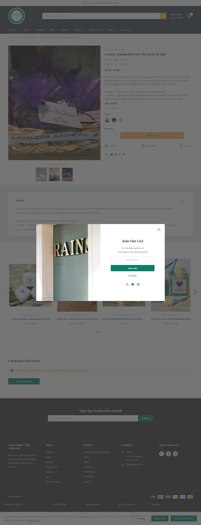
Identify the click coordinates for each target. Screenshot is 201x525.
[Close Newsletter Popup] (159, 229)
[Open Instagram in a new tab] (138, 284)
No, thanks (133, 275)
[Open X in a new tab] (127, 284)
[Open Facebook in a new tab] (132, 284)
